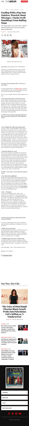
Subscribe (24, 1)
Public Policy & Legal (6, 337)
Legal (4, 402)
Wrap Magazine (7, 408)
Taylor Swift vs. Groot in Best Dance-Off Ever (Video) (14, 172)
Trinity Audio (14, 61)
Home (6, 9)
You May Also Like (10, 283)
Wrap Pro (5, 397)
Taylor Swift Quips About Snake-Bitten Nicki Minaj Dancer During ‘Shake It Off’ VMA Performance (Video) (14, 116)
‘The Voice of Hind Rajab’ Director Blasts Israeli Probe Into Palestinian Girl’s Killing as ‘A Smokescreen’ (14, 311)
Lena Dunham (24, 186)
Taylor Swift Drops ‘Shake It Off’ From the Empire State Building (13, 218)
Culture (22, 9)
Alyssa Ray (9, 319)
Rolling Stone (19, 88)
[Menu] (2, 1)
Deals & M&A (4, 349)
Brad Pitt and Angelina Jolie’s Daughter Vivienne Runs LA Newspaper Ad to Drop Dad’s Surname (9, 341)
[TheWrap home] (11, 1)
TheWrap (5, 392)
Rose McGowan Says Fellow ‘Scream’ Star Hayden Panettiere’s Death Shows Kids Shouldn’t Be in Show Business (8, 329)
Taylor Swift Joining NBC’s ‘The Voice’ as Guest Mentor (13, 84)
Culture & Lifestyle (14, 9)
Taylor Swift (4, 66)
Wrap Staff (3, 31)
